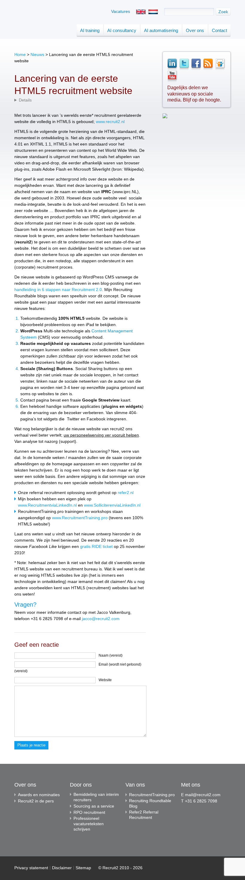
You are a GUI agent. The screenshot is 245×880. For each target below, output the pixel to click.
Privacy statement (31, 867)
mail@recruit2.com (202, 794)
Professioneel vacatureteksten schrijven (89, 823)
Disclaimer (62, 867)
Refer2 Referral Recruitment (143, 815)
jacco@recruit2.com (101, 618)
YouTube (172, 76)
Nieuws (37, 54)
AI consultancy (121, 30)
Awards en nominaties (39, 794)
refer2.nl (126, 492)
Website (105, 680)
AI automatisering (161, 30)
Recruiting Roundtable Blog (150, 803)
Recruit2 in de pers (36, 801)
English (141, 11)
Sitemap (83, 867)
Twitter (184, 64)
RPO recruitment (89, 812)
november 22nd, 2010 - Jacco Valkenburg (80, 100)
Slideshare (220, 64)
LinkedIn (172, 64)
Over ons (195, 30)
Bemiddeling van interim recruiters (96, 797)
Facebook (196, 64)
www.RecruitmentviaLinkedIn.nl (47, 505)
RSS (208, 64)
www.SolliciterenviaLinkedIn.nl (112, 505)
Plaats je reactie (31, 745)
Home (20, 54)
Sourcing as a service (94, 806)
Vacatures (120, 11)
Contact (219, 30)
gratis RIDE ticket (97, 546)
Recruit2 (34, 29)
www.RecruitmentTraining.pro (80, 517)
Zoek (223, 11)
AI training (89, 30)
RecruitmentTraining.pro (152, 794)
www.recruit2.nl (110, 121)
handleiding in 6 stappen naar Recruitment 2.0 (58, 289)
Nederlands (153, 11)
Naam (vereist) (110, 655)
